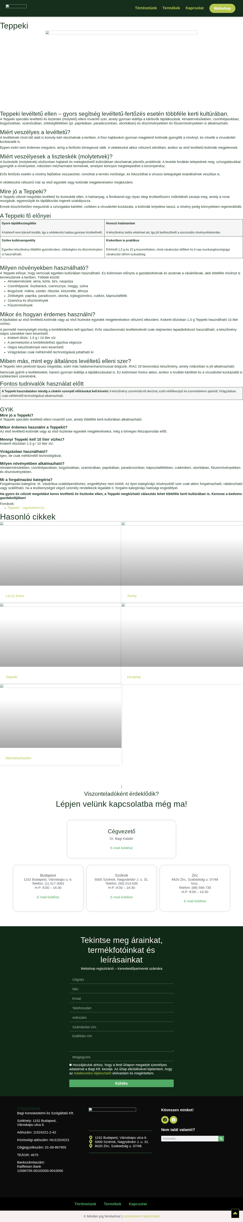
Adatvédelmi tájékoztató (141, 1216)
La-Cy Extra (15, 596)
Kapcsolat (195, 8)
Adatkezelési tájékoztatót (92, 1073)
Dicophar (134, 677)
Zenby (132, 596)
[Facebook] (165, 1120)
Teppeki (11, 677)
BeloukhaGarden (18, 758)
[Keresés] (221, 1138)
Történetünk (146, 8)
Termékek (171, 8)
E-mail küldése (121, 848)
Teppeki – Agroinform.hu (26, 508)
